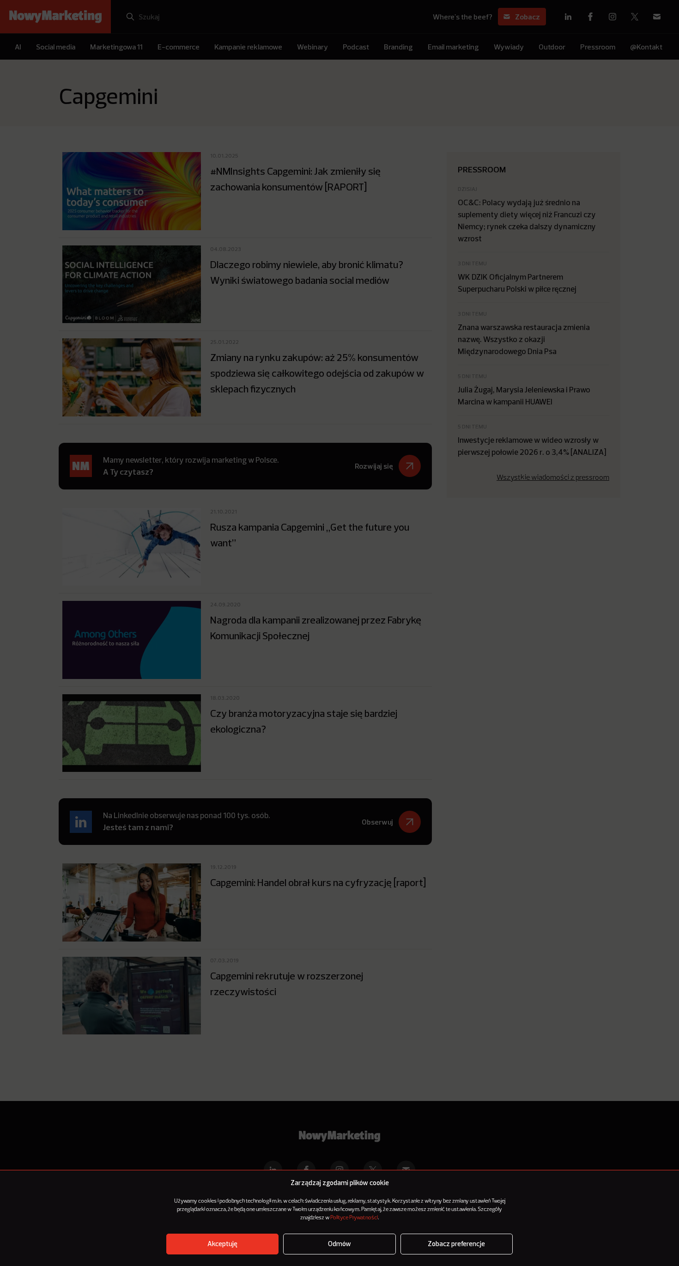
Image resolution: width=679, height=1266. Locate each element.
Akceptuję (222, 1244)
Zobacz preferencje (456, 1244)
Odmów (339, 1244)
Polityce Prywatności (354, 1218)
